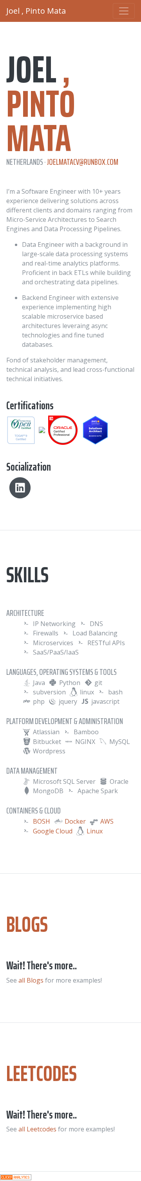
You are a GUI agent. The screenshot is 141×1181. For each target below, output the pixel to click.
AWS (107, 821)
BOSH (41, 821)
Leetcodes (41, 1073)
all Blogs (30, 980)
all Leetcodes (37, 1129)
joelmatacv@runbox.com (82, 161)
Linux (95, 831)
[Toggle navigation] (124, 11)
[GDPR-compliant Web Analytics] (15, 1176)
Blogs (27, 924)
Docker (75, 821)
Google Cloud (52, 831)
